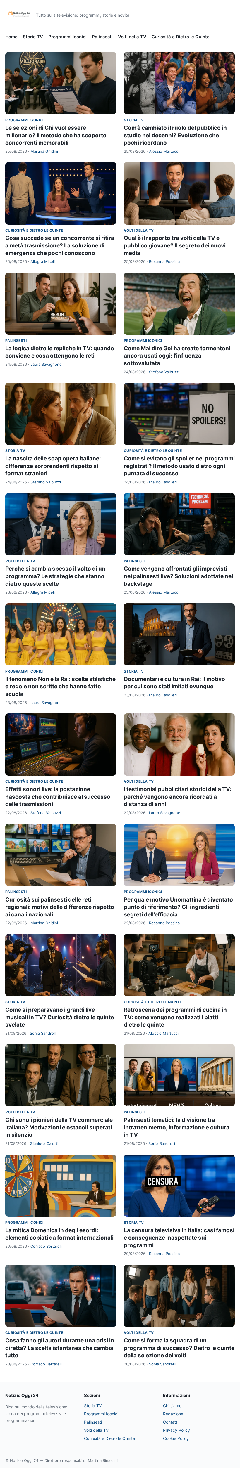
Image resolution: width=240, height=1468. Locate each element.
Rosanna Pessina (164, 261)
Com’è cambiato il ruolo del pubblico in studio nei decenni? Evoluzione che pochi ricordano (175, 135)
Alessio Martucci (164, 151)
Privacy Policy (176, 1430)
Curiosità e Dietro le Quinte (181, 36)
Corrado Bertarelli (46, 1246)
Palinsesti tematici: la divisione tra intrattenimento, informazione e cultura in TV (176, 1127)
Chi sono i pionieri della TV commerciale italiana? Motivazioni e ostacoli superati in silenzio (59, 1127)
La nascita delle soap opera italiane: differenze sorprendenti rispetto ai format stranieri (53, 466)
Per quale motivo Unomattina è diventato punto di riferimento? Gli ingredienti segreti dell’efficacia (178, 907)
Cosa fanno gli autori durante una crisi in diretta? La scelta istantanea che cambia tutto (59, 1348)
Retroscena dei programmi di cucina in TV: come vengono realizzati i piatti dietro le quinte (175, 1017)
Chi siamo (172, 1405)
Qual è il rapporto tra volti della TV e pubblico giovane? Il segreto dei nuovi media (175, 245)
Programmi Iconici (67, 36)
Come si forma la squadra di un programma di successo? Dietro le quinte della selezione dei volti (179, 1348)
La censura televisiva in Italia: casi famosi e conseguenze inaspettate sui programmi (179, 1238)
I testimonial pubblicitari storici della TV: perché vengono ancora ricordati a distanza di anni (178, 796)
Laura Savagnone (46, 364)
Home (11, 36)
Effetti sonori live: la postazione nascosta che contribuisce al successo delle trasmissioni (57, 796)
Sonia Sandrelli (43, 1033)
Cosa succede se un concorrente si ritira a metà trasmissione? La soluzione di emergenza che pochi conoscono (59, 245)
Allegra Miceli (42, 261)
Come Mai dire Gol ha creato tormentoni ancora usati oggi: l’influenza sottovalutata (177, 356)
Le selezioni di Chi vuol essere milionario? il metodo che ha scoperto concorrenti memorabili (56, 135)
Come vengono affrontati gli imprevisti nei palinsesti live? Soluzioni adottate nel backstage (178, 576)
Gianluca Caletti (44, 1143)
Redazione (173, 1413)
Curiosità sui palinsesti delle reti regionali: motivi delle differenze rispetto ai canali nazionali (59, 907)
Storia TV (33, 36)
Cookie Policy (176, 1438)
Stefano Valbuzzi (164, 372)
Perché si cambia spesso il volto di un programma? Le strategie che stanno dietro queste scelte (55, 576)
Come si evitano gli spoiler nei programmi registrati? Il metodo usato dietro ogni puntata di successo (179, 466)
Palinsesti (102, 36)
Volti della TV (132, 36)
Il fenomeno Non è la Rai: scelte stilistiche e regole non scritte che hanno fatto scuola (60, 686)
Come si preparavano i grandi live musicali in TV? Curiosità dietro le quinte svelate (59, 1017)
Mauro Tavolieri (163, 482)
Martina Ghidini (44, 151)
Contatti (170, 1422)
